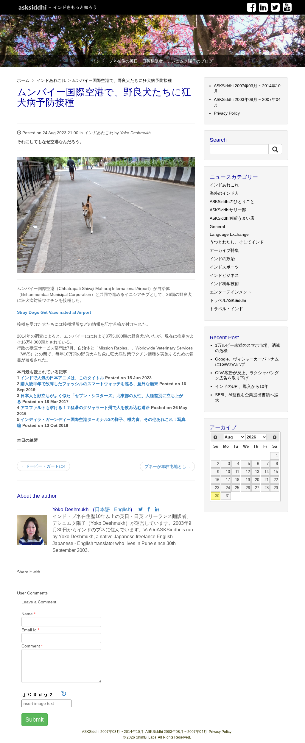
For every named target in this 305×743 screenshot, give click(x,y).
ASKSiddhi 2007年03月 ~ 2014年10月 (113, 732)
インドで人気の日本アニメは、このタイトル (62, 377)
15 (276, 472)
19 (248, 480)
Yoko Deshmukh (135, 132)
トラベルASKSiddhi (228, 300)
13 (257, 472)
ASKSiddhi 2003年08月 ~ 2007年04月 (176, 732)
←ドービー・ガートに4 (43, 466)
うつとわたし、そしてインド (237, 242)
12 (248, 472)
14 (266, 472)
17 (228, 480)
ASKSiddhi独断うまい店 (232, 218)
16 (217, 480)
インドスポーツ (224, 267)
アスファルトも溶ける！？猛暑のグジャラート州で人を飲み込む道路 (85, 407)
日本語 (102, 509)
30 (217, 496)
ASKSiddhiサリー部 (228, 209)
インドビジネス (224, 275)
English (122, 509)
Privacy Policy (227, 113)
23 (217, 488)
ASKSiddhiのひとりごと (232, 201)
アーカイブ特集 (224, 250)
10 (228, 472)
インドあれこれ (50, 80)
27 (257, 488)
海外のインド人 (224, 193)
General (217, 226)
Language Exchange (229, 234)
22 (276, 480)
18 (237, 480)
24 (228, 488)
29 (276, 488)
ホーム (23, 80)
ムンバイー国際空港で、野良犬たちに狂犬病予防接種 (122, 80)
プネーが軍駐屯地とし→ (167, 466)
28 (266, 488)
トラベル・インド (226, 308)
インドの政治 (222, 258)
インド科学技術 (224, 283)
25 (237, 488)
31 (228, 496)
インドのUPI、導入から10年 (241, 386)
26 (248, 488)
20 (257, 480)
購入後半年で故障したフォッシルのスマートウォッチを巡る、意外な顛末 (89, 383)
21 (266, 480)
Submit (34, 719)
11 (237, 472)
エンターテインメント (230, 292)
